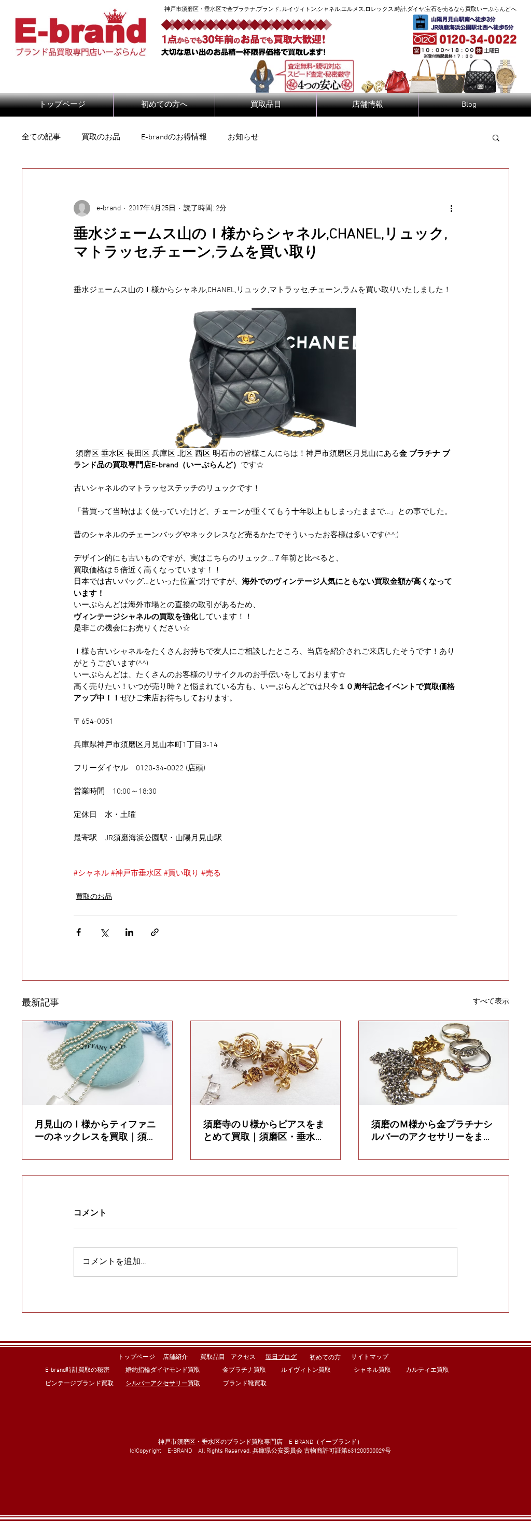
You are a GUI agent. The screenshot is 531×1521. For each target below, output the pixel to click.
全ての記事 (41, 137)
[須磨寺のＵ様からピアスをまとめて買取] (266, 1063)
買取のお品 (100, 137)
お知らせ (243, 137)
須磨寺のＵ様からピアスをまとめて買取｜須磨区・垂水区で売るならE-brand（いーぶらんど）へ (264, 1131)
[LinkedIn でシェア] (129, 932)
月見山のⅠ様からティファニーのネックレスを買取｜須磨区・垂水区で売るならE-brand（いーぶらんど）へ (95, 1131)
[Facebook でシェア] (78, 932)
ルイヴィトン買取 (306, 1370)
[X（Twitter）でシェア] (104, 932)
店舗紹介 (175, 1357)
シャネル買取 (372, 1370)
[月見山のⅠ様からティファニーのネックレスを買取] (97, 1063)
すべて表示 (491, 1001)
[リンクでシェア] (155, 932)
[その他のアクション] (451, 208)
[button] (496, 137)
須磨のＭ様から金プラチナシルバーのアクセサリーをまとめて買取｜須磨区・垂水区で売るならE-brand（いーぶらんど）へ (432, 1131)
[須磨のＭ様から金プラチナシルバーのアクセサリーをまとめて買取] (434, 1063)
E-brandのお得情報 (174, 137)
